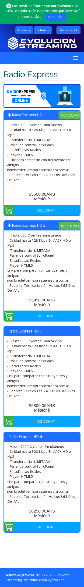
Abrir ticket (56, 16)
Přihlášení (43, 30)
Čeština (23, 30)
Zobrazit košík (68, 30)
